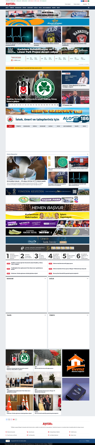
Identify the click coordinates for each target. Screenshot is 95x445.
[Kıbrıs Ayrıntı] (10, 4)
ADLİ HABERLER (47, 7)
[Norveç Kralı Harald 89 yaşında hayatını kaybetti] (47, 402)
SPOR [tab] (58, 126)
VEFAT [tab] (84, 126)
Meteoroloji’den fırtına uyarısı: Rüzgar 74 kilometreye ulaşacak (69, 268)
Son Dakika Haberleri (53, 435)
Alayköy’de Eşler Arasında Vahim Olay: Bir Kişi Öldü (56, 257)
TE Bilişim (87, 440)
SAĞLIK (36, 7)
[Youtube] (14, 419)
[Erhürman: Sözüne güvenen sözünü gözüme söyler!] (19, 402)
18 (52, 105)
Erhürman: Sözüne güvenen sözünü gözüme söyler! (24, 273)
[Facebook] (7, 419)
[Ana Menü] (88, 8)
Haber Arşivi (73, 435)
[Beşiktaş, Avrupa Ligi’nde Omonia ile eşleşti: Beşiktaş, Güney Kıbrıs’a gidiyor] (19, 357)
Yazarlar (85, 4)
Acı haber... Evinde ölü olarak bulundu (42, 257)
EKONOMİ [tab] (42, 126)
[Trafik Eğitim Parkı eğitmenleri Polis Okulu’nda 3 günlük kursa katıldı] (19, 380)
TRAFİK (54, 7)
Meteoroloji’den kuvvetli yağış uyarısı (63, 263)
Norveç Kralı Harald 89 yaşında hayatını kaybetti (65, 273)
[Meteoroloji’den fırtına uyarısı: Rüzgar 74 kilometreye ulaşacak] (47, 380)
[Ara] (88, 4)
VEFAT (58, 7)
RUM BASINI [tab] (27, 126)
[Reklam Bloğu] (47, 13)
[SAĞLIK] (87, 278)
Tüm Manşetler (31, 435)
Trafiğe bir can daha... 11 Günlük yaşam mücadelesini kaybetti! (84, 257)
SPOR (40, 7)
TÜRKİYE (12, 7)
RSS (8, 440)
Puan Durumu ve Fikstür (12, 435)
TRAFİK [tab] (76, 126)
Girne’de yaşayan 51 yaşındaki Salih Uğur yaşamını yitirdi (28, 68)
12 (36, 105)
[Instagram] (11, 419)
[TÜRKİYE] (87, 315)
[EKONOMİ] (45, 278)
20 (57, 105)
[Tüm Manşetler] (87, 154)
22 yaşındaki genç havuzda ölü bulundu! (14, 257)
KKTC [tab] (10, 126)
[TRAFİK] (45, 315)
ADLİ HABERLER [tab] (67, 126)
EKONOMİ (30, 7)
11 (33, 105)
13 (39, 105)
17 (49, 105)
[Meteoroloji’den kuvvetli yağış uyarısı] (47, 357)
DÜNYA (24, 7)
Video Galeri (77, 4)
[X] (9, 419)
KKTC (7, 7)
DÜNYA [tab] (35, 126)
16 (47, 105)
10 (31, 105)
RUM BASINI (18, 7)
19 (55, 105)
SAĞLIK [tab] (50, 126)
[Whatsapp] (16, 419)
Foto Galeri (67, 4)
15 (44, 105)
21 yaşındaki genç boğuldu (28, 257)
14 (41, 105)
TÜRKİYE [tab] (18, 126)
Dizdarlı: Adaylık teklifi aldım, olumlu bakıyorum (71, 257)
